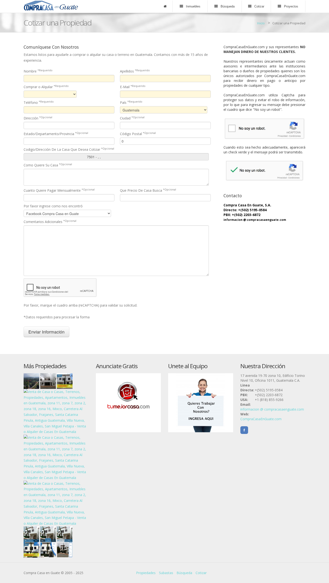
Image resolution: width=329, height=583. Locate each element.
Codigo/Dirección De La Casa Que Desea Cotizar (69, 149)
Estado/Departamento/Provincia (56, 133)
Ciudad (132, 118)
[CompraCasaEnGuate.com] (51, 5)
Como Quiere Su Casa (48, 165)
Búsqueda (184, 572)
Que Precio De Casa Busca (148, 190)
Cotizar (201, 572)
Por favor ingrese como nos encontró (53, 206)
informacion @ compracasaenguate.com (255, 220)
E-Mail (132, 87)
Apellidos (135, 71)
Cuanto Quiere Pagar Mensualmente (59, 190)
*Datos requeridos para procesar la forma (57, 317)
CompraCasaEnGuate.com (261, 419)
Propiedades (146, 572)
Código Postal (138, 133)
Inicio (261, 23)
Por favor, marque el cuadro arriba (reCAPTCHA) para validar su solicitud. (80, 305)
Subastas (166, 572)
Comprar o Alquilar (46, 87)
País (131, 102)
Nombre (38, 71)
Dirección (38, 118)
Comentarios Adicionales (50, 221)
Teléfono (39, 102)
